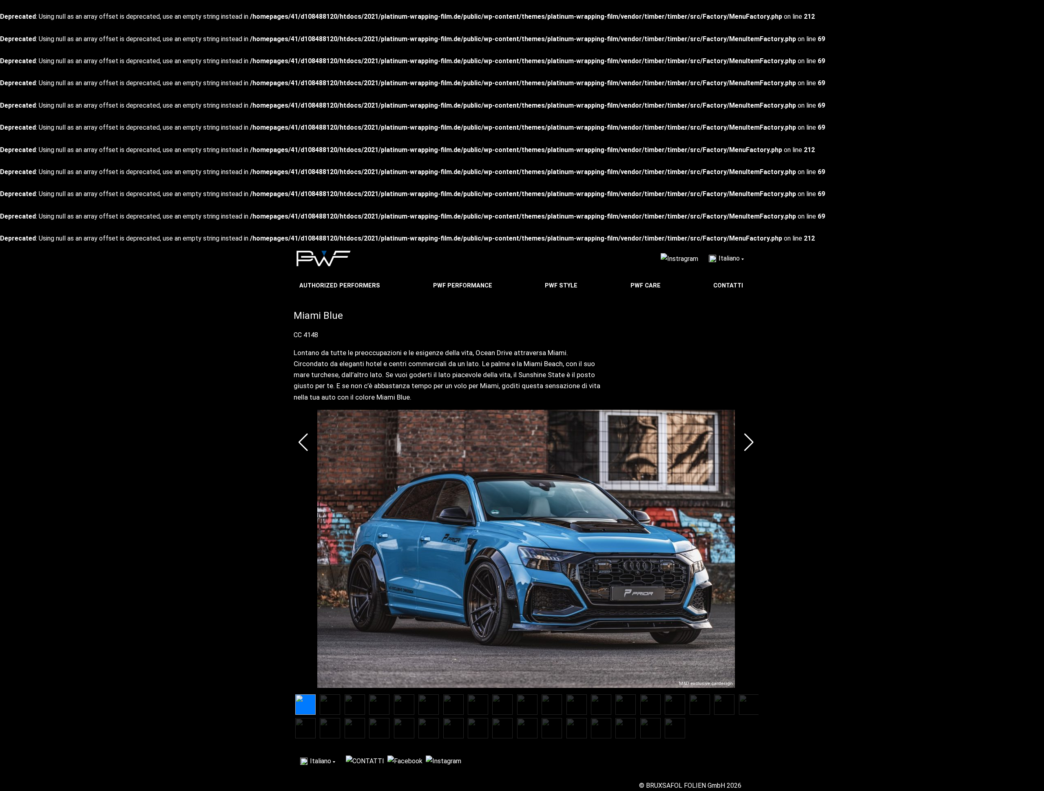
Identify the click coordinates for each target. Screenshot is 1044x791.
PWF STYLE (562, 285)
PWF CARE (646, 285)
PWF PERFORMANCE (463, 285)
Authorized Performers (340, 285)
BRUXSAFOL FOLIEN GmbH (685, 785)
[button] (303, 442)
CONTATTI (729, 285)
